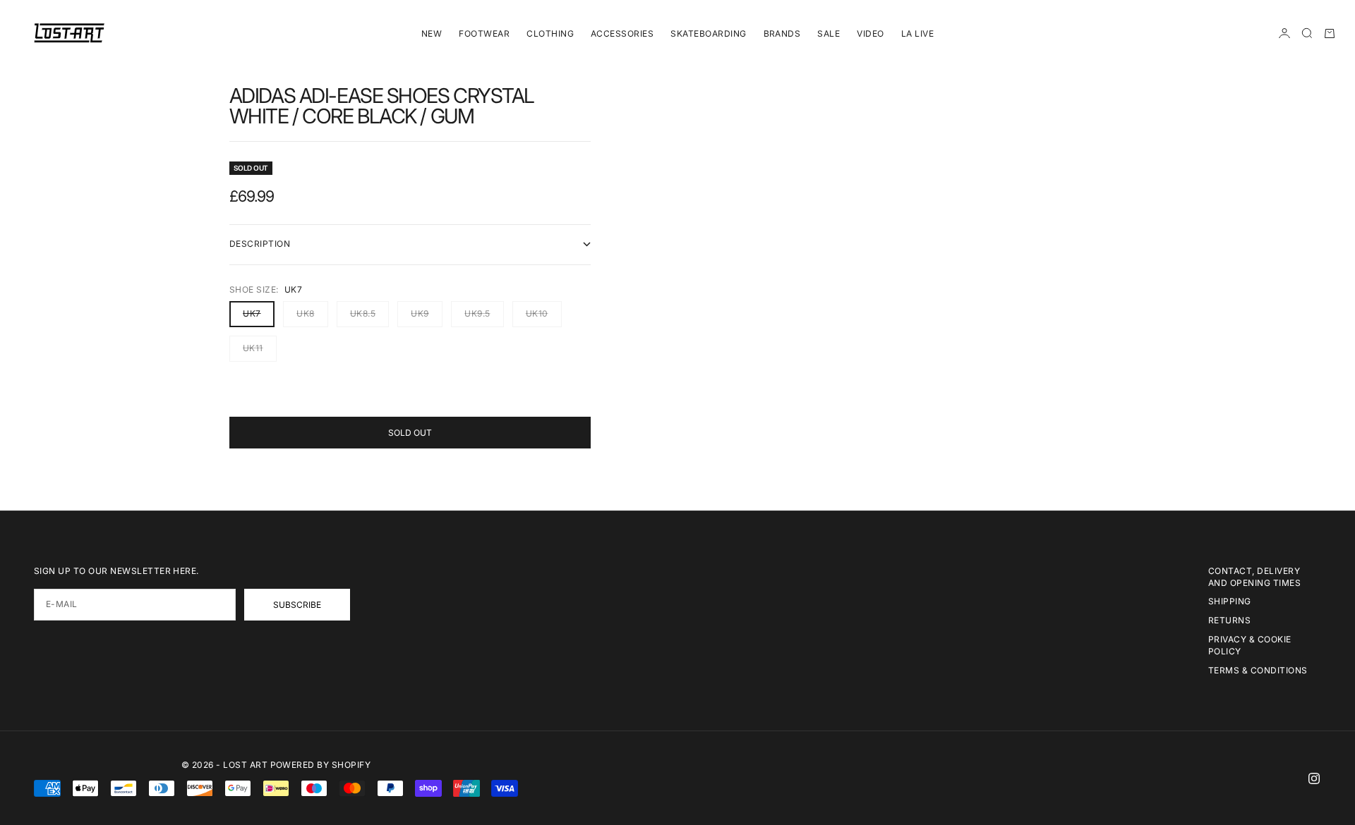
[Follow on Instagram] (1314, 778)
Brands (782, 33)
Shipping (1229, 601)
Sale (828, 33)
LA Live (917, 33)
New (431, 33)
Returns (1229, 620)
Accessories (622, 33)
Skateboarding (708, 33)
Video (870, 33)
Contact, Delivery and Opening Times (1254, 577)
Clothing (550, 33)
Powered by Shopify (320, 764)
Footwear (484, 33)
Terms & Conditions (1258, 670)
